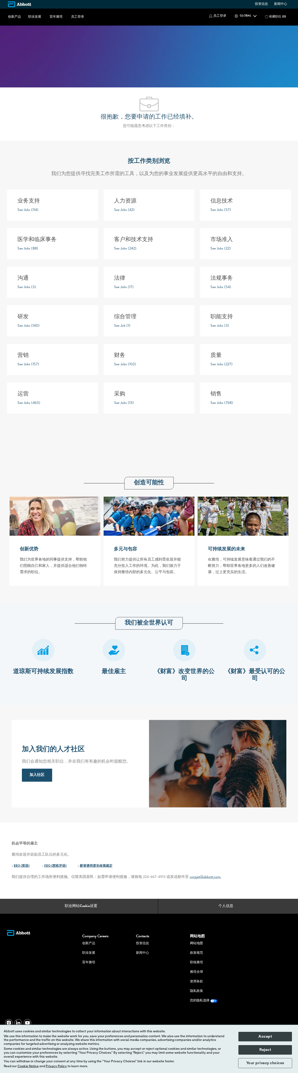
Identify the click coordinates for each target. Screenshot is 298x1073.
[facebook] (9, 1022)
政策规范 (196, 953)
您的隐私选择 (200, 1000)
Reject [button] (265, 1050)
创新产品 (14, 17)
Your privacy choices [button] (265, 1063)
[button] (217, 16)
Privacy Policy (56, 1066)
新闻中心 (280, 4)
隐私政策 (196, 991)
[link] (37, 775)
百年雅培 (56, 17)
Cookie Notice (28, 1066)
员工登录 (77, 17)
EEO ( (18, 866)
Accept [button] (265, 1036)
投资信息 (261, 4)
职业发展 (34, 17)
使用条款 (196, 981)
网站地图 (196, 943)
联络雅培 (196, 962)
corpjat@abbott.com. (205, 877)
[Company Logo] (19, 4)
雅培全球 (196, 972)
